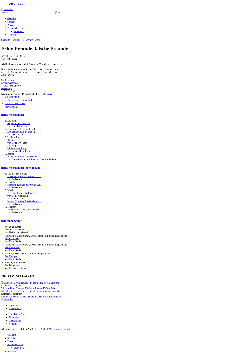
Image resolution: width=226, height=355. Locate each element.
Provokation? (11, 107)
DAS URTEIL (12, 238)
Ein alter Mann (12, 96)
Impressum (14, 305)
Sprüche (11, 21)
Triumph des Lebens (15, 229)
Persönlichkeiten (15, 28)
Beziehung (6, 88)
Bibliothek (19, 31)
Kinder (10, 140)
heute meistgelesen (12, 114)
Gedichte (11, 18)
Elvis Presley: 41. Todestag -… (22, 193)
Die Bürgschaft (12, 265)
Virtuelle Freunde (62, 329)
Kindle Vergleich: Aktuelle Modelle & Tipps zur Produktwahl (31, 296)
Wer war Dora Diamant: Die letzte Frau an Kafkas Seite (28, 288)
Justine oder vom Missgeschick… (23, 156)
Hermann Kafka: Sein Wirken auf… (24, 184)
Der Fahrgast (11, 256)
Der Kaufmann (12, 247)
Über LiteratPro (16, 314)
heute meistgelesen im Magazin (20, 167)
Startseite (5, 40)
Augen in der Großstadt (18, 123)
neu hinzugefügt (11, 220)
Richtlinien (14, 317)
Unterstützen (17, 4)
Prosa (10, 25)
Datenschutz (15, 308)
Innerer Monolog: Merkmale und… (24, 201)
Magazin (11, 34)
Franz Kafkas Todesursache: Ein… (24, 209)
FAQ (49, 329)
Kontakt (12, 323)
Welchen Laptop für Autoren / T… (24, 176)
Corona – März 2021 (15, 103)
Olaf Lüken (47, 94)
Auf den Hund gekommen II (19, 100)
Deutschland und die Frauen (21, 131)
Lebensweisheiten (31, 40)
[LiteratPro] (7, 9)
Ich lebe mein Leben (17, 148)
